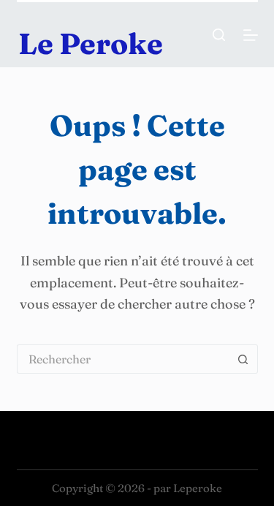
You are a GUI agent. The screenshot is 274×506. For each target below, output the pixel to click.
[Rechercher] (219, 35)
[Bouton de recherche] (243, 359)
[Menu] (250, 35)
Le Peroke (90, 43)
